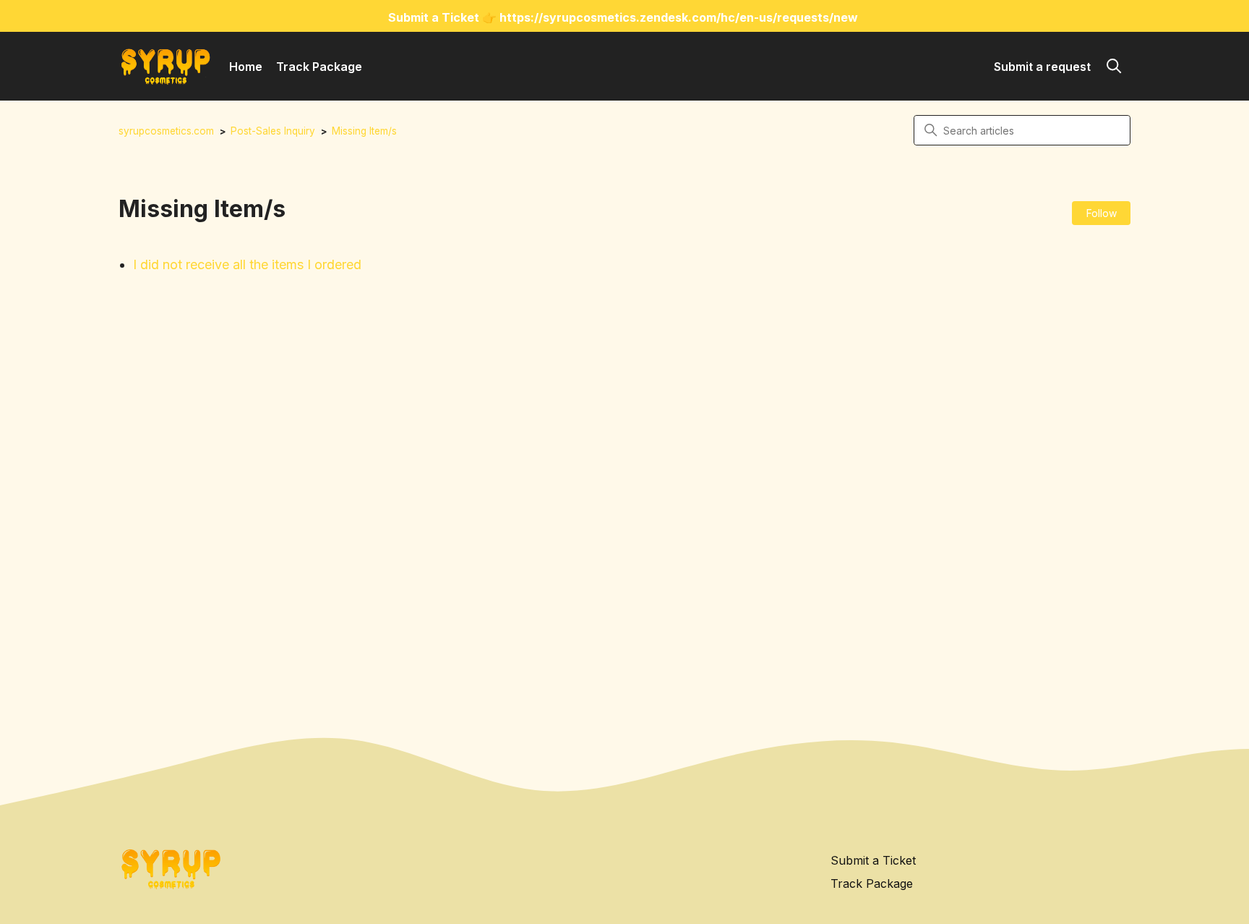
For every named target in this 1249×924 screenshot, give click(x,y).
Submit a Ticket (873, 860)
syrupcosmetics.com (166, 131)
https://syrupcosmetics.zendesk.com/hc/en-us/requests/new (678, 17)
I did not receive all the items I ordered (247, 264)
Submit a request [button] (1042, 66)
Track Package (319, 66)
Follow (1101, 213)
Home (245, 66)
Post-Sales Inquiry (273, 131)
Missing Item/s (364, 131)
